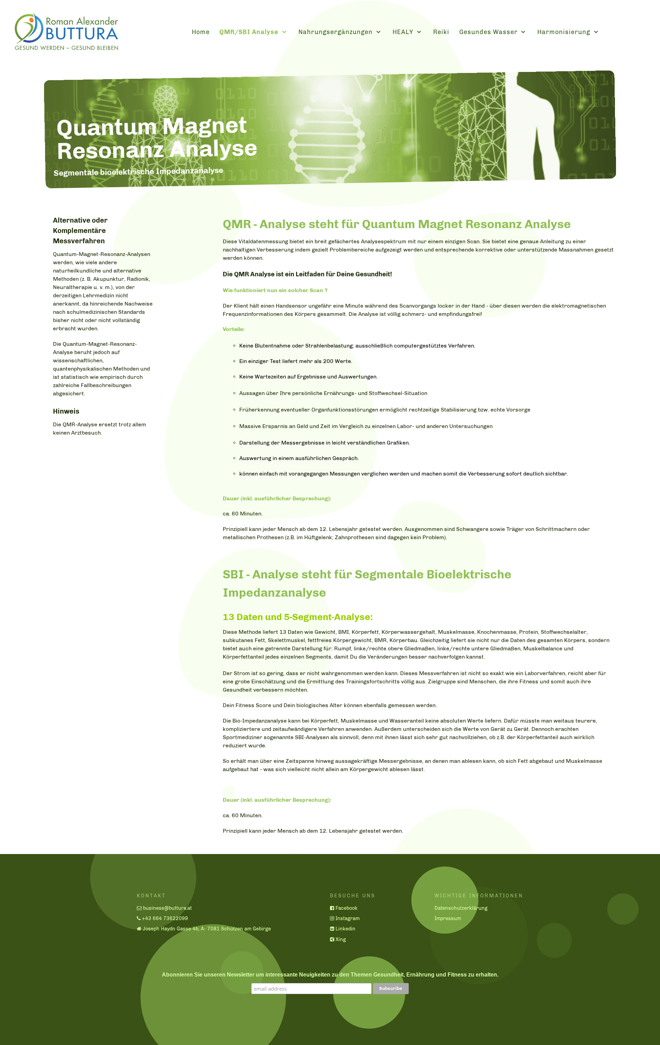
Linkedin (345, 929)
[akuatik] (66, 31)
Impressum (447, 918)
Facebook (347, 908)
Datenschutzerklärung (460, 908)
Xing (341, 939)
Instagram (348, 918)
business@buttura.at (167, 908)
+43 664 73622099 (165, 918)
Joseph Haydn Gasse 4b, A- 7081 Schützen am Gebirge (207, 929)
